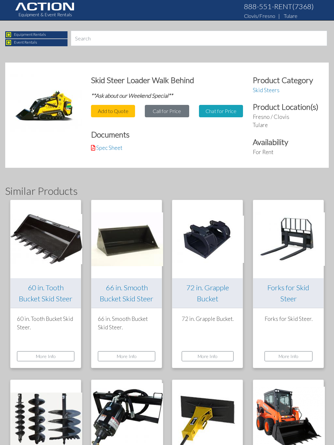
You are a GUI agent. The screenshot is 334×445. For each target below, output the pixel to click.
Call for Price (167, 111)
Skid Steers (266, 90)
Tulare (290, 16)
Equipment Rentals (30, 34)
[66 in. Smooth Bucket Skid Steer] (127, 238)
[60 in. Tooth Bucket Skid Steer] (46, 238)
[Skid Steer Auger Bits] (46, 418)
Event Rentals (25, 42)
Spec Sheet (109, 147)
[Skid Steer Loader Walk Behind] (46, 105)
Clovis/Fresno (259, 16)
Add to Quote (113, 111)
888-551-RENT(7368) (279, 6)
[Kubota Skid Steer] (289, 418)
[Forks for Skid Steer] (289, 238)
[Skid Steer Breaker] (207, 418)
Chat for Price (220, 111)
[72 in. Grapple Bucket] (208, 238)
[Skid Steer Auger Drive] (127, 418)
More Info (46, 356)
